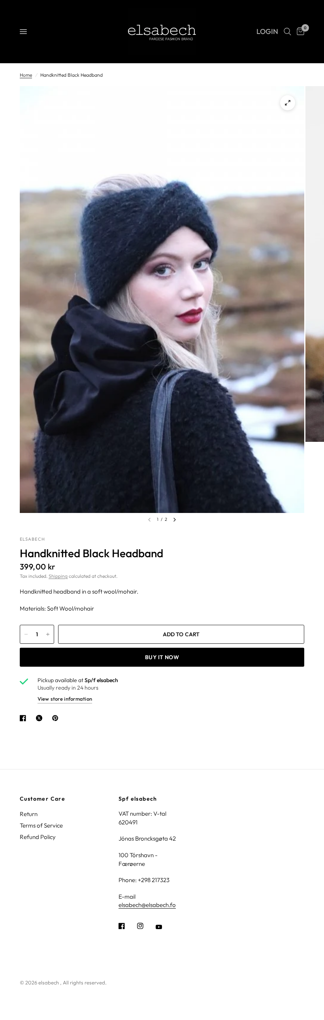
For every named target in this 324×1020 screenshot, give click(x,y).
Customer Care (42, 798)
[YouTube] (164, 926)
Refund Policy (38, 837)
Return (29, 814)
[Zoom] (287, 102)
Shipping (58, 576)
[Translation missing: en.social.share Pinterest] (57, 718)
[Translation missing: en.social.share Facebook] (24, 718)
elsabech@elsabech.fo (147, 905)
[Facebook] (127, 926)
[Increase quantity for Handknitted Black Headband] (48, 634)
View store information (65, 699)
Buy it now (162, 657)
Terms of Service (41, 825)
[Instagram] (145, 926)
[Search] (287, 31)
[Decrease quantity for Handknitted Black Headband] (26, 634)
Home (26, 75)
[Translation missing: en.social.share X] (40, 718)
